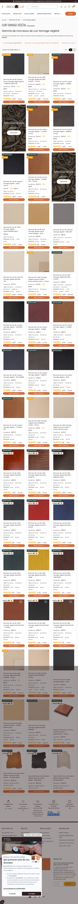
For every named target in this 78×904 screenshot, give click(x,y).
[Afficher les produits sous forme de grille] (70, 50)
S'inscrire (68, 884)
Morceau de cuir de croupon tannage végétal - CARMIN (37, 328)
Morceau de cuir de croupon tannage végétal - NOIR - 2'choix (12, 183)
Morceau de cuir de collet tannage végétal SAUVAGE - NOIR (12, 525)
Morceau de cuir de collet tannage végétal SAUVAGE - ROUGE (37, 525)
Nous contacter (44, 832)
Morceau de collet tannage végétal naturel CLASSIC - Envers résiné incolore (62, 427)
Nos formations (25, 832)
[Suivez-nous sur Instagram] (35, 897)
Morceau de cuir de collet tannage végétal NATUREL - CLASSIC (62, 277)
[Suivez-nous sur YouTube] (30, 897)
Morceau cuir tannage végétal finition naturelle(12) (42, 43)
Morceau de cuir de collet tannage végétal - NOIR (61, 681)
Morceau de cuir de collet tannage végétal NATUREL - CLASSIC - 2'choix (37, 79)
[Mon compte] (65, 7)
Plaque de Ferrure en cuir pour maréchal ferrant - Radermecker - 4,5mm (63, 732)
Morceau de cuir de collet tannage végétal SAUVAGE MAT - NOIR (38, 625)
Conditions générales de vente (66, 836)
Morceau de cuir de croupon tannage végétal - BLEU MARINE (13, 376)
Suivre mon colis (45, 835)
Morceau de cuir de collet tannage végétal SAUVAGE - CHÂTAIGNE (62, 575)
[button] (23, 55)
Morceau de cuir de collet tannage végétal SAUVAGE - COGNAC (12, 475)
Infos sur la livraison (46, 838)
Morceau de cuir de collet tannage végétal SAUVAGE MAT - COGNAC (13, 625)
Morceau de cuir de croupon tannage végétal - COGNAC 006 (12, 427)
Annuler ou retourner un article (46, 842)
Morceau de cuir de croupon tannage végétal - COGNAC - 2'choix (38, 131)
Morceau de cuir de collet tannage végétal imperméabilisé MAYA (11, 229)
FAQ (41, 846)
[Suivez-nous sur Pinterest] (43, 897)
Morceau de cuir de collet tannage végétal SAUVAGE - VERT (12, 575)
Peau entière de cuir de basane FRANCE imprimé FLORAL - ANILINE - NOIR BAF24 (38, 778)
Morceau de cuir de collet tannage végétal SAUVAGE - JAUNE (37, 575)
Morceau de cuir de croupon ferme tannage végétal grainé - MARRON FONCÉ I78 (13, 81)
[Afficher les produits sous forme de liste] (74, 50)
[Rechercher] (29, 7)
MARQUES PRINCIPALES (44, 14)
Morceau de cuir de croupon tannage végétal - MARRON (37, 374)
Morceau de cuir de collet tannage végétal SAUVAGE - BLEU (62, 525)
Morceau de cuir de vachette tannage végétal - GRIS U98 (63, 231)
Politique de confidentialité (66, 840)
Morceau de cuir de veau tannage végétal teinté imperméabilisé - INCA (36, 231)
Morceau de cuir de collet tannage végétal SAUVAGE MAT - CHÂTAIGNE (63, 625)
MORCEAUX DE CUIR (14, 20)
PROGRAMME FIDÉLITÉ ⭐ (61, 14)
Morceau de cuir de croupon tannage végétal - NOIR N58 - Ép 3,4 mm (13, 327)
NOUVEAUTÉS (6, 14)
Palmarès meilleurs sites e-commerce (10, 836)
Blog (70, 14)
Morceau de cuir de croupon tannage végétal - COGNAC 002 (62, 327)
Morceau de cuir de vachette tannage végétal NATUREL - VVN (13, 279)
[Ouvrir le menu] (3, 6)
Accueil (4, 20)
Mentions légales (64, 832)
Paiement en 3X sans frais (66, 843)
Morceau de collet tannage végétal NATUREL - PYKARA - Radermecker (12, 725)
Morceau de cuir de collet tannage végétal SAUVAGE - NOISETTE (37, 475)
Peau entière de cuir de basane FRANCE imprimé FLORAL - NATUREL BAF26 (63, 778)
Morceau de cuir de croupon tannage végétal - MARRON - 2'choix (63, 131)
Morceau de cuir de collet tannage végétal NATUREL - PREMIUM (37, 727)
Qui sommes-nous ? (8, 832)
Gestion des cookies (65, 846)
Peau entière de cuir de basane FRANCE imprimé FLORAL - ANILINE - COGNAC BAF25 (13, 775)
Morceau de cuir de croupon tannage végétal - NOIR (62, 376)
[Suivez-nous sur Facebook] (39, 897)
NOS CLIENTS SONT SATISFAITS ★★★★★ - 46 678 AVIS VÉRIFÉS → (37, 1)
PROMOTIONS (17, 14)
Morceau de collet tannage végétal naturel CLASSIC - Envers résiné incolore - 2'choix (38, 279)
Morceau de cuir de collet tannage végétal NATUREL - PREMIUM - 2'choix (12, 675)
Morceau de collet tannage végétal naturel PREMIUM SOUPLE (37, 675)
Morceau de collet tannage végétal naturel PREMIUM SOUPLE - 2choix (37, 423)
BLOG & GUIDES (29, 14)
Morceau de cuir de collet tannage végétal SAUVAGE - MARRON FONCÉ (62, 475)
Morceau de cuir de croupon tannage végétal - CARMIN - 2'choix (62, 84)
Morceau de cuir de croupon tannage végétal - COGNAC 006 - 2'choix (37, 179)
